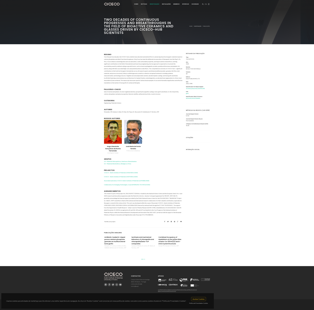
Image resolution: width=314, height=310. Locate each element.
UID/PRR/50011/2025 (163, 290)
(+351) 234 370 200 (136, 284)
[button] (143, 259)
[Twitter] (113, 284)
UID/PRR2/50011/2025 (191, 290)
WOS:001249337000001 (193, 98)
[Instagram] (116, 284)
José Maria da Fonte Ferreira (133, 147)
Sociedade (195, 4)
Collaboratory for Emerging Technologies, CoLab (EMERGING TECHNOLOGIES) (127, 184)
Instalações (166, 4)
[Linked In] (105, 284)
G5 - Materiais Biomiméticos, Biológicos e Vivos (117, 163)
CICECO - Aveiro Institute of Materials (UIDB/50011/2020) (121, 172)
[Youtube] (120, 284)
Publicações (206, 26)
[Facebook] (109, 284)
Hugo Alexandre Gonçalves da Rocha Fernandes (113, 148)
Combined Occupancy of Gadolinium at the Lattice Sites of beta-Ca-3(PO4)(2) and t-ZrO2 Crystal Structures (142, 240)
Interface (185, 4)
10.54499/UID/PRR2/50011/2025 (167, 291)
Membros (176, 4)
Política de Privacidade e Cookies (198, 303)
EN (205, 4)
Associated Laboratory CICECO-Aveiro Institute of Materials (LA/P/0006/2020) (126, 180)
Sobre (136, 4)
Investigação (154, 4)
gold (187, 93)
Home (190, 26)
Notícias (144, 4)
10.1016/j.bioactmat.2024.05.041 (195, 88)
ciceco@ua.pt (135, 286)
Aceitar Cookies (199, 299)
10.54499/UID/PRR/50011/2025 (177, 290)
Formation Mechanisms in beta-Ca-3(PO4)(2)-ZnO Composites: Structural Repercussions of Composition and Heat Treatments (170, 241)
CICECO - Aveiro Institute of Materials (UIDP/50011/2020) (121, 176)
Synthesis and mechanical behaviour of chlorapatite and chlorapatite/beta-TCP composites (116, 240)
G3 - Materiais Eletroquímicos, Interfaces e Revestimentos (120, 161)
